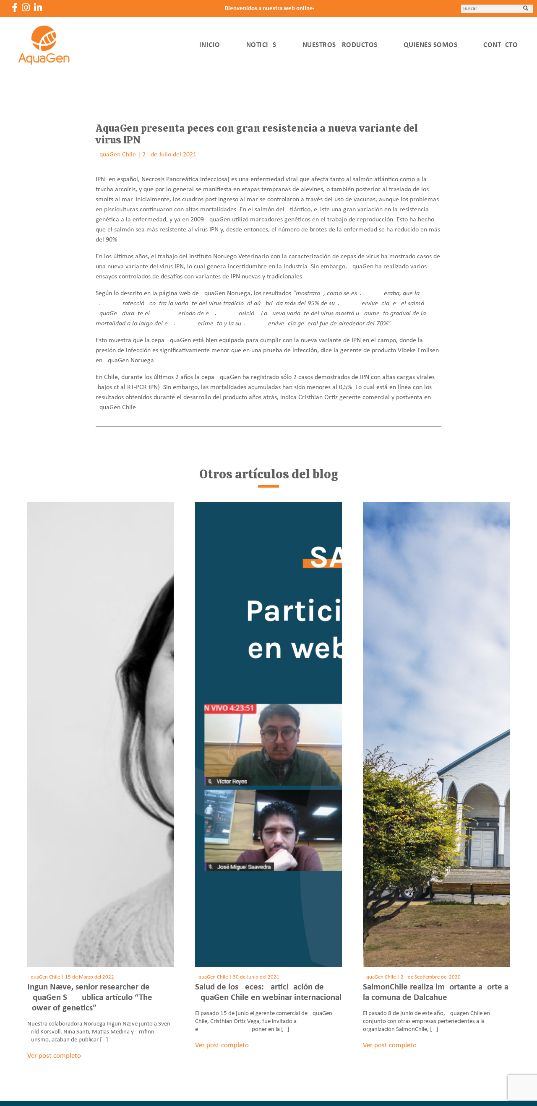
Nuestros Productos (340, 45)
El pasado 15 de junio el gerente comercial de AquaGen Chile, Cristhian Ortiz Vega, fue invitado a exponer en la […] (263, 1021)
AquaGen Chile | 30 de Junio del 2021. (238, 977)
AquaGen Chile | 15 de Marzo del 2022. (71, 977)
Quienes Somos (431, 45)
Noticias (261, 45)
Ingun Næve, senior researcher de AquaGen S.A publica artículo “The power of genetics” (89, 998)
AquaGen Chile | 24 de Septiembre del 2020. (412, 977)
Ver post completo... (56, 1055)
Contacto (500, 45)
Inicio (209, 45)
